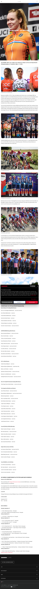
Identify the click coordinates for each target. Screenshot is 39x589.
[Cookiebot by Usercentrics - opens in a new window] (30, 286)
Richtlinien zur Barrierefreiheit (5, 586)
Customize (19, 302)
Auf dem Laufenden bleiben (7, 562)
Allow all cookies (32, 302)
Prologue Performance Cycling (14, 481)
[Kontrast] (11, 586)
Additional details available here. (7, 552)
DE (2, 581)
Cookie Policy (33, 295)
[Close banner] (37, 286)
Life (19, 1)
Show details (33, 299)
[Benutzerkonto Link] (37, 1)
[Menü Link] (1, 1)
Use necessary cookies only (7, 302)
